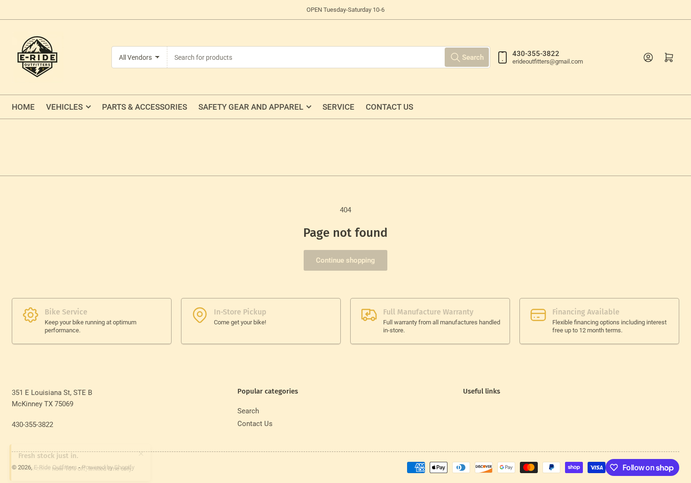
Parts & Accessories (144, 107)
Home (23, 107)
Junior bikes (34, 461)
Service (338, 107)
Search (248, 411)
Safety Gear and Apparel (250, 107)
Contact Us (389, 107)
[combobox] (328, 57)
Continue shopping (345, 260)
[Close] (141, 446)
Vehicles (64, 107)
